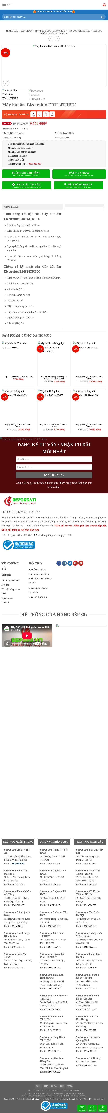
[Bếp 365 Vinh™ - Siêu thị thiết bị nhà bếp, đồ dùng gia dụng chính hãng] (54, 5)
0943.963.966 (90, 1051)
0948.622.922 (90, 1030)
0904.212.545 (18, 947)
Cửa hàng (102, 1110)
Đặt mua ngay (79, 172)
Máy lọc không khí (79, 31)
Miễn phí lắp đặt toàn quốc (20, 148)
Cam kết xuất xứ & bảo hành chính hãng (26, 143)
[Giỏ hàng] (104, 5)
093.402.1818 (18, 884)
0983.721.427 (90, 1065)
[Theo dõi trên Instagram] (64, 563)
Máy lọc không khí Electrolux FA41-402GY (89, 426)
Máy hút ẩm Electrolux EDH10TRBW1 (18, 377)
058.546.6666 (90, 947)
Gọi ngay (82, 1110)
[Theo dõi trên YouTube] (80, 563)
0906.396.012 (54, 967)
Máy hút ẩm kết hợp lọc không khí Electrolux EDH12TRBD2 (54, 378)
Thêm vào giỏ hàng (26, 172)
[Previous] (7, 65)
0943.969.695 (90, 967)
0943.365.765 (90, 863)
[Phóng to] (6, 83)
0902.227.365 (54, 926)
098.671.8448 (54, 905)
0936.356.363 (54, 884)
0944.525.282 (90, 1009)
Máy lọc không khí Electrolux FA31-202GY (54, 426)
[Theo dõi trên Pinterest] (75, 563)
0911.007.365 (54, 947)
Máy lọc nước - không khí (50, 31)
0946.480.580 (54, 1051)
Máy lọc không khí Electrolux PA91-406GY (18, 426)
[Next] (100, 65)
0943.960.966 (18, 926)
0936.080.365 (30, 535)
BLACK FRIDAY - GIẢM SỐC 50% (54, 11)
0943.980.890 (90, 905)
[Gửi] (102, 16)
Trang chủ (12, 31)
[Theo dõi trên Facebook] (58, 563)
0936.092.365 (90, 884)
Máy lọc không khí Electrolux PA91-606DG (89, 378)
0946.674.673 (54, 863)
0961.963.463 (18, 905)
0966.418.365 (54, 1072)
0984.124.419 (18, 967)
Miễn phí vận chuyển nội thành (22, 151)
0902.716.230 (54, 988)
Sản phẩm (26, 31)
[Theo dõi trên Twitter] (69, 563)
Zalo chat (92, 1110)
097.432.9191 (54, 1009)
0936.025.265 (90, 988)
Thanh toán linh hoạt (17, 156)
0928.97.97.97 (54, 1030)
